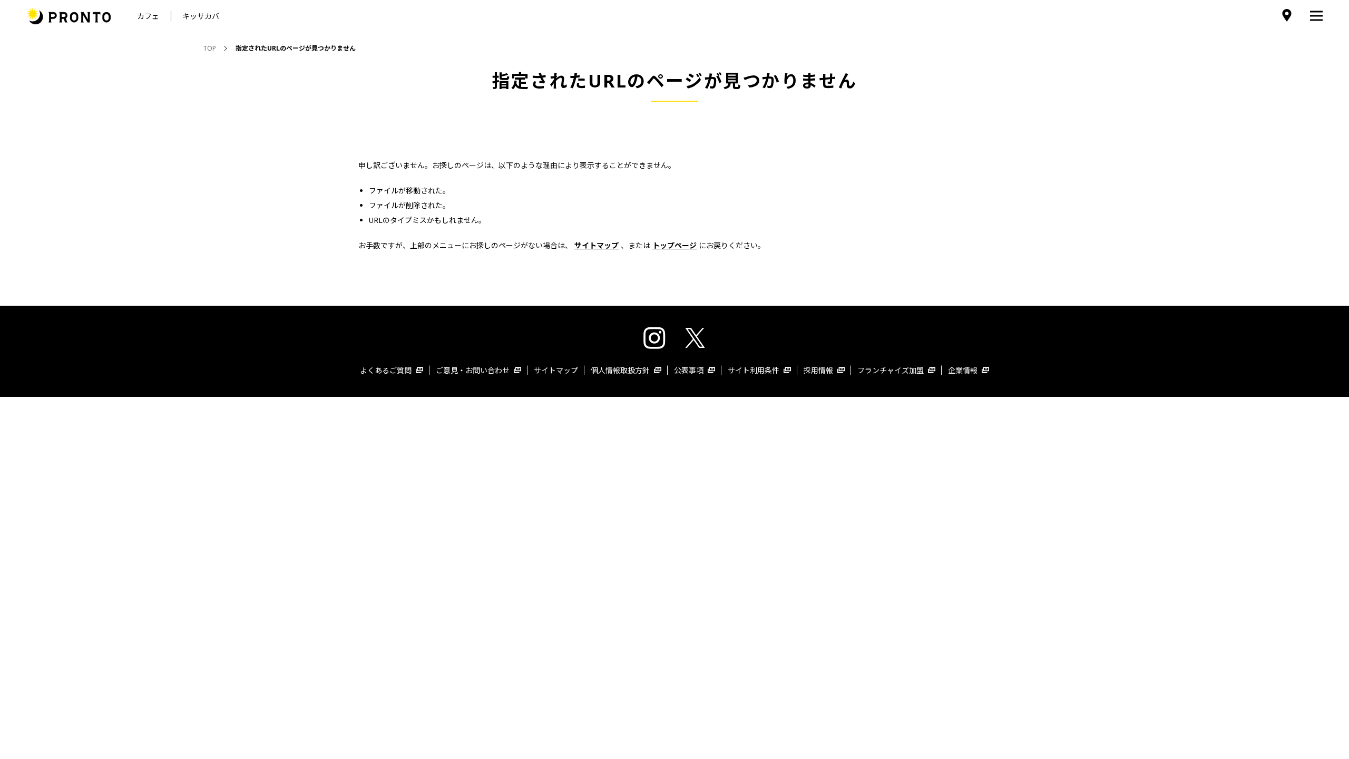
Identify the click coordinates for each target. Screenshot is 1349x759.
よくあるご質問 (386, 370)
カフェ (148, 16)
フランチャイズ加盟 (890, 370)
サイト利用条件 (753, 370)
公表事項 (688, 370)
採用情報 (818, 370)
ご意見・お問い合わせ (473, 370)
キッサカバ (200, 16)
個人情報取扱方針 (620, 370)
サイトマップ (556, 370)
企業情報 (962, 370)
